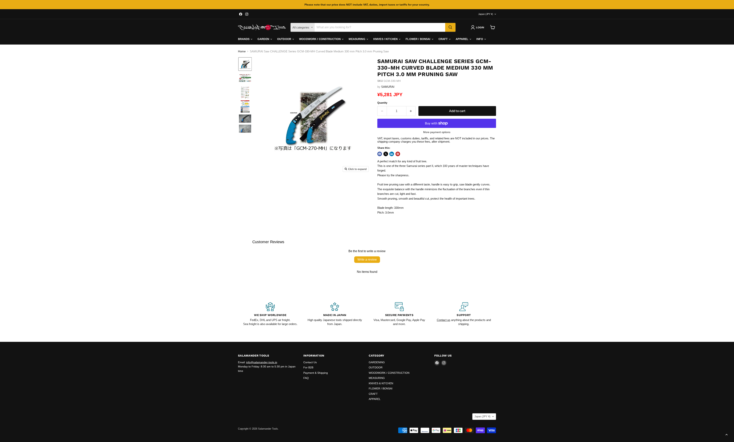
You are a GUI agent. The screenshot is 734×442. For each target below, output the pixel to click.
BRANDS (244, 39)
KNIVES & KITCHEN (381, 383)
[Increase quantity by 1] (411, 111)
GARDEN (263, 39)
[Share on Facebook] (379, 154)
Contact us (443, 320)
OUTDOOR (284, 39)
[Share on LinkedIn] (391, 154)
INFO (480, 39)
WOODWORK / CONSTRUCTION (320, 39)
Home (242, 51)
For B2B (308, 367)
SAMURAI (387, 86)
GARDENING (377, 362)
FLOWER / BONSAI (418, 39)
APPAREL (462, 39)
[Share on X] (385, 154)
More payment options (436, 132)
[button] (478, 27)
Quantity (382, 102)
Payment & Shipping (315, 372)
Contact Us (310, 362)
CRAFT (443, 39)
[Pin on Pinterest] (397, 154)
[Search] (450, 27)
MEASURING (357, 39)
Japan (485, 14)
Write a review (367, 259)
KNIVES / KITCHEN (385, 39)
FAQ (306, 377)
